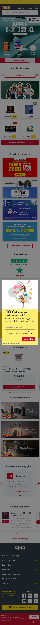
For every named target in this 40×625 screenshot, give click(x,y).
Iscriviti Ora (28, 339)
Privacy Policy (29, 333)
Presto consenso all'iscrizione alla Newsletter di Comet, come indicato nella (20, 332)
